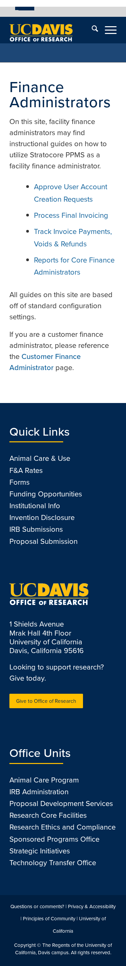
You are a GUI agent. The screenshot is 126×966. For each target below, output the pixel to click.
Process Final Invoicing (71, 215)
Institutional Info (34, 505)
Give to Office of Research (46, 701)
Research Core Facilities (48, 815)
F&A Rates (26, 470)
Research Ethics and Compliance (62, 827)
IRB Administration (39, 791)
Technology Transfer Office (52, 862)
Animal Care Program (44, 780)
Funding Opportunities (45, 493)
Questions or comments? (37, 906)
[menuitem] (24, 8)
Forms (19, 482)
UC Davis (26, 8)
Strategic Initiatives (39, 850)
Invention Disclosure (42, 517)
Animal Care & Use (39, 458)
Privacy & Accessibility (92, 906)
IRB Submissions (36, 529)
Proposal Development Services (61, 803)
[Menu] (107, 29)
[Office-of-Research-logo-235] (52, 29)
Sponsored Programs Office (54, 839)
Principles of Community (49, 918)
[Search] (91, 29)
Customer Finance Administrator (45, 362)
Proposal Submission (43, 541)
